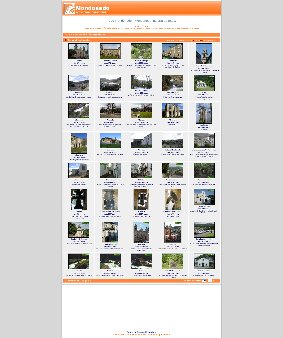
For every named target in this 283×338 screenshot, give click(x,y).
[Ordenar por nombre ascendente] (191, 40)
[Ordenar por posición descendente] (214, 40)
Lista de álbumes (92, 28)
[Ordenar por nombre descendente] (193, 40)
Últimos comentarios (133, 28)
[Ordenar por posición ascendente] (212, 40)
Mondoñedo (79, 35)
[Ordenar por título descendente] (173, 40)
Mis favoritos (183, 28)
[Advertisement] (141, 306)
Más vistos (151, 28)
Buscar (195, 28)
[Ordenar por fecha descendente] (203, 40)
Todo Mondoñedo (96, 35)
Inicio (137, 26)
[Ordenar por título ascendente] (171, 40)
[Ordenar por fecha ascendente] (201, 40)
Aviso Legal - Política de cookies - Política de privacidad (141, 334)
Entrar (146, 26)
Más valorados (166, 28)
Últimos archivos (112, 28)
